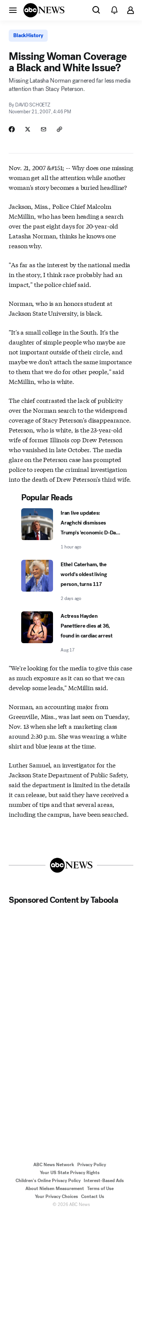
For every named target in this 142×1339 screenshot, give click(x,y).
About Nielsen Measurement (54, 1189)
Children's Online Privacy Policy (48, 1181)
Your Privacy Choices (56, 1196)
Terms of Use (100, 1189)
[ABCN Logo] (43, 10)
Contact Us (92, 1196)
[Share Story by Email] (43, 129)
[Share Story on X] (27, 129)
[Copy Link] (59, 129)
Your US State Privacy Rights (70, 1173)
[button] (13, 10)
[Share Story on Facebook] (11, 129)
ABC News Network (53, 1165)
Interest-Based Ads (104, 1181)
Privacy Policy (91, 1165)
